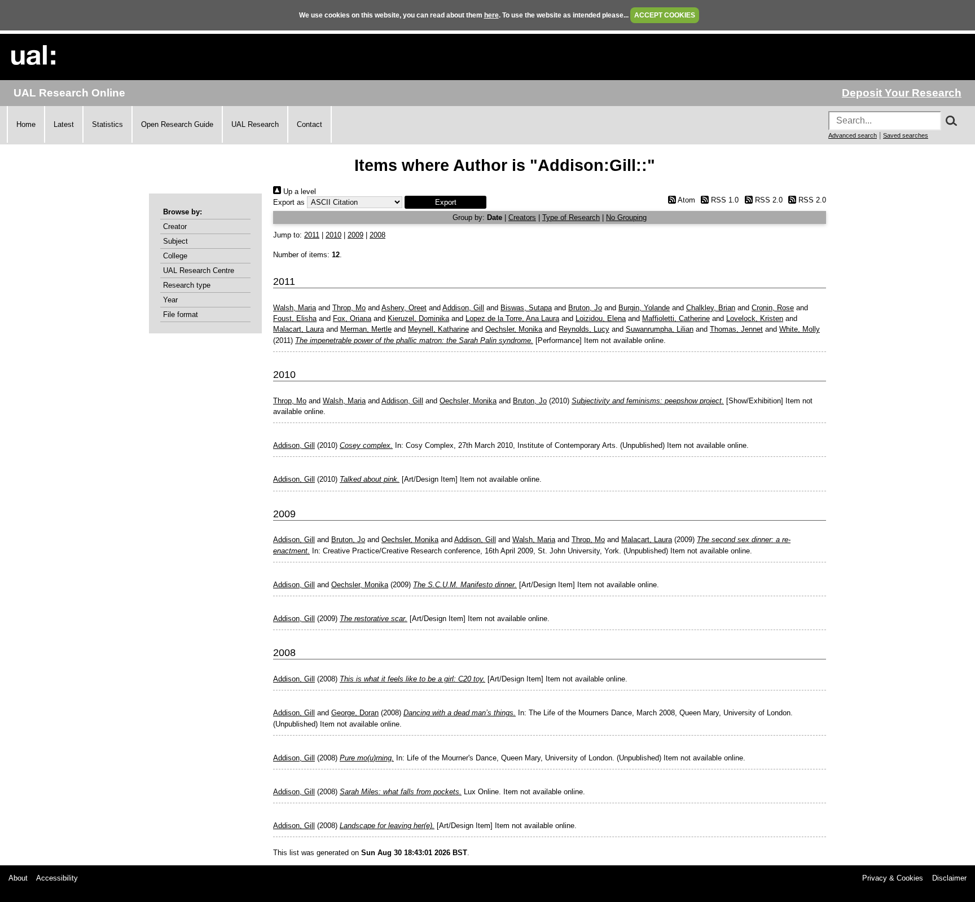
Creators (522, 217)
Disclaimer (949, 878)
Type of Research (571, 217)
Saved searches (905, 135)
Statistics (107, 124)
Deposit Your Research (901, 93)
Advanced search (852, 135)
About (18, 878)
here (491, 15)
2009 (355, 235)
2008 (377, 235)
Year (170, 300)
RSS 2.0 (767, 200)
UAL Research (255, 124)
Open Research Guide (177, 124)
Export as (289, 202)
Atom (685, 200)
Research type (186, 285)
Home (26, 124)
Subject (175, 241)
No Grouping (626, 217)
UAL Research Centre (198, 270)
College (175, 256)
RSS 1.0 (724, 200)
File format (180, 314)
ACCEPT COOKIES (664, 15)
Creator (175, 226)
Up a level (298, 191)
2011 (311, 235)
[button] (445, 202)
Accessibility (57, 878)
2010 (333, 235)
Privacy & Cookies (892, 878)
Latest (64, 124)
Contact (309, 124)
